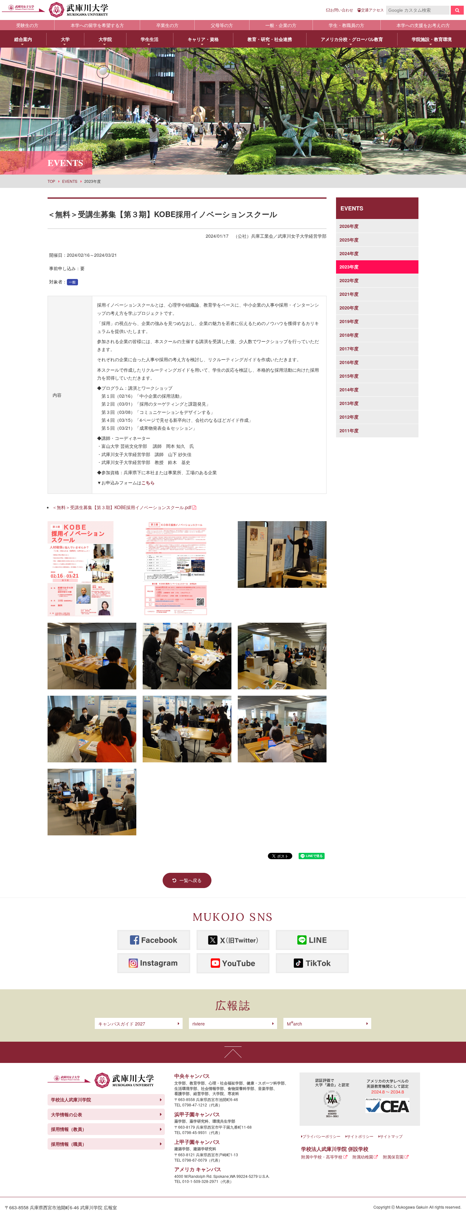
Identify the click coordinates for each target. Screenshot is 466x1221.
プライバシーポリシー (321, 1136)
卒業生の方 (167, 25)
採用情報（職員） (69, 1144)
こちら (148, 482)
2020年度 (349, 307)
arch (294, 1023)
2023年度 (349, 266)
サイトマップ (391, 1136)
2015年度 (349, 376)
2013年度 (349, 403)
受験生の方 (27, 25)
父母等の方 (222, 25)
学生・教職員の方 (346, 25)
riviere (198, 1023)
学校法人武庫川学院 (71, 1099)
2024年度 (349, 253)
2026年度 (349, 226)
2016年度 (349, 362)
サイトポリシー (360, 1136)
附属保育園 (393, 1157)
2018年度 (349, 335)
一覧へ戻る (190, 880)
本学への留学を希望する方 (97, 25)
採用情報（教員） (69, 1129)
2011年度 (349, 430)
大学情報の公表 (66, 1114)
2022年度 (349, 280)
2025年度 (349, 239)
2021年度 (349, 294)
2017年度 (349, 348)
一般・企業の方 (280, 25)
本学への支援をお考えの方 (423, 25)
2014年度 (349, 389)
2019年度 (349, 321)
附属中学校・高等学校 (321, 1157)
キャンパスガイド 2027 (121, 1023)
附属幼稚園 (363, 1157)
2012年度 (349, 417)
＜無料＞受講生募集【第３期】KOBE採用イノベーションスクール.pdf (121, 507)
